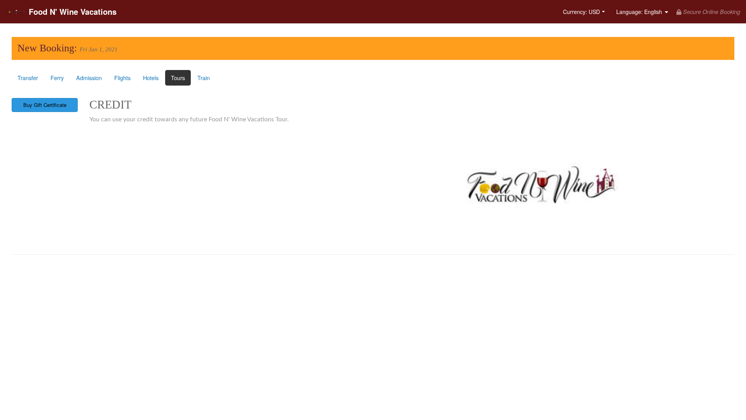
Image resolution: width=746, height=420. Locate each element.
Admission (89, 78)
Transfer (27, 78)
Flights (122, 78)
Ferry (57, 78)
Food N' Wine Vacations (73, 11)
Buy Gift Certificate (44, 104)
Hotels (151, 78)
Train (203, 78)
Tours (178, 78)
